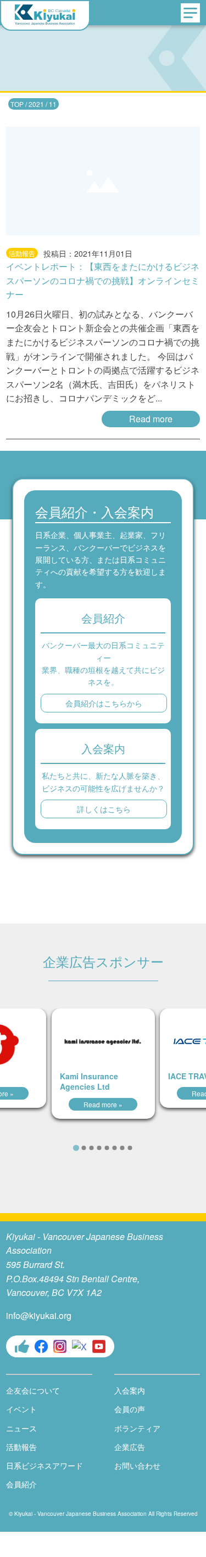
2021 (36, 104)
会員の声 (129, 1408)
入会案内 (129, 1390)
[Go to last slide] (60, 1147)
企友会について (33, 1390)
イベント (21, 1408)
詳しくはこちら (104, 808)
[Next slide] (145, 1147)
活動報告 (21, 1446)
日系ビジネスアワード (44, 1465)
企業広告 (129, 1446)
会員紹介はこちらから (103, 703)
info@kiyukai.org (38, 1315)
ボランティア (137, 1428)
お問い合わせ (137, 1465)
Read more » (103, 1104)
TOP (17, 104)
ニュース (21, 1428)
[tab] (76, 1148)
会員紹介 (21, 1484)
